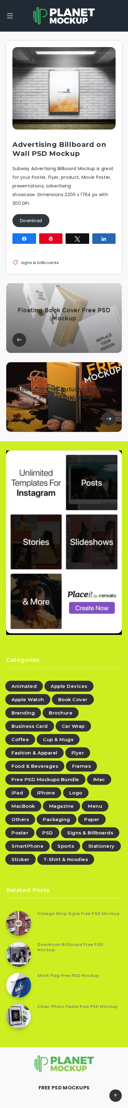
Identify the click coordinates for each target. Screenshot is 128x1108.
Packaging (56, 819)
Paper (91, 819)
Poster (19, 833)
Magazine (61, 806)
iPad (17, 793)
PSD (47, 833)
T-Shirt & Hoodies (65, 859)
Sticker (20, 859)
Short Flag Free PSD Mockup (68, 975)
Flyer (77, 753)
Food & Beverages (34, 766)
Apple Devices (69, 686)
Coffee (20, 739)
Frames (81, 766)
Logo (75, 793)
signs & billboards (40, 263)
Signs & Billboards (90, 833)
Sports (65, 846)
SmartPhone (27, 846)
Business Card (29, 726)
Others (20, 819)
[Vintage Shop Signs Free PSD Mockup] (18, 923)
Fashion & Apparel (34, 753)
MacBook (23, 806)
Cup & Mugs (58, 739)
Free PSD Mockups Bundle (45, 779)
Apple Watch (27, 699)
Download (31, 221)
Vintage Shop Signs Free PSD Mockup (78, 913)
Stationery (101, 846)
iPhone (46, 793)
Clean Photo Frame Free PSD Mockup (77, 1006)
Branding (23, 713)
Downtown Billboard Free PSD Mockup (70, 947)
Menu (95, 806)
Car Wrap (73, 726)
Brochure (60, 713)
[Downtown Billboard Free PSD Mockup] (18, 954)
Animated (24, 686)
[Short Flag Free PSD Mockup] (18, 985)
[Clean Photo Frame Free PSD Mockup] (18, 1016)
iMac (99, 779)
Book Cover (73, 699)
